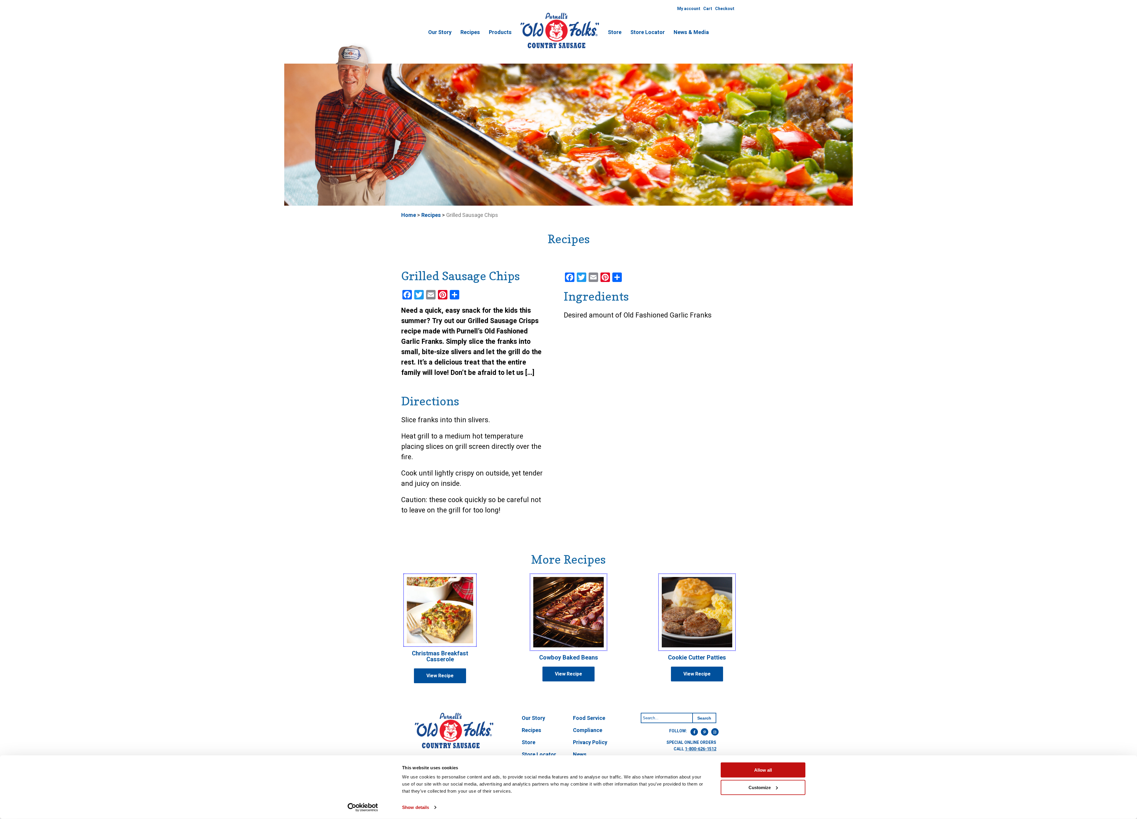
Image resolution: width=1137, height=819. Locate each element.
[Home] (560, 47)
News (580, 755)
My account (688, 9)
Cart (707, 9)
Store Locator (647, 32)
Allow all (763, 770)
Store (615, 32)
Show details (415, 807)
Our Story (440, 32)
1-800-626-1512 (700, 749)
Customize (760, 787)
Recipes (470, 32)
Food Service (589, 718)
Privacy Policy (590, 743)
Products (500, 32)
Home (408, 215)
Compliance (587, 730)
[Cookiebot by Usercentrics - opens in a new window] (363, 807)
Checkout (724, 9)
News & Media (691, 32)
